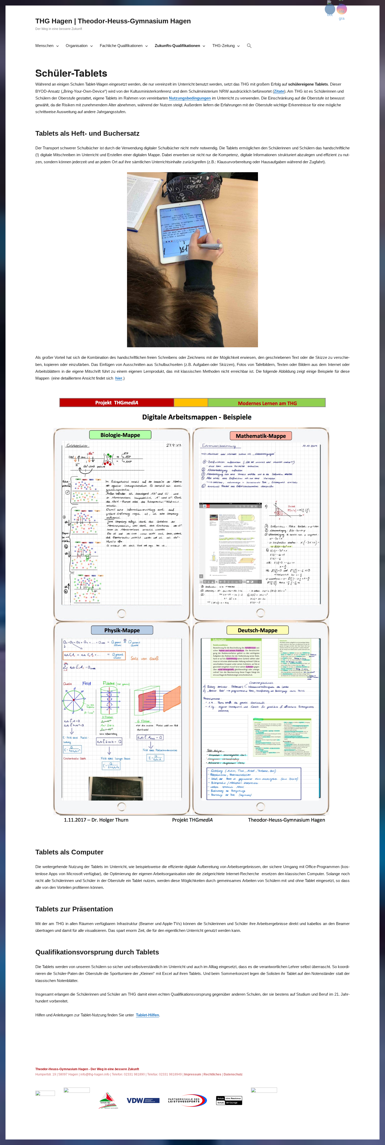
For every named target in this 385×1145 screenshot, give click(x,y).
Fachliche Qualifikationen (121, 45)
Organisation (76, 45)
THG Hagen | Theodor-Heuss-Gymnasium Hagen (113, 21)
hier (118, 378)
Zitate (279, 91)
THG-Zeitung (223, 45)
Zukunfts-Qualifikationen (177, 45)
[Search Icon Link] (249, 46)
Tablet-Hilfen (147, 1015)
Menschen (44, 45)
